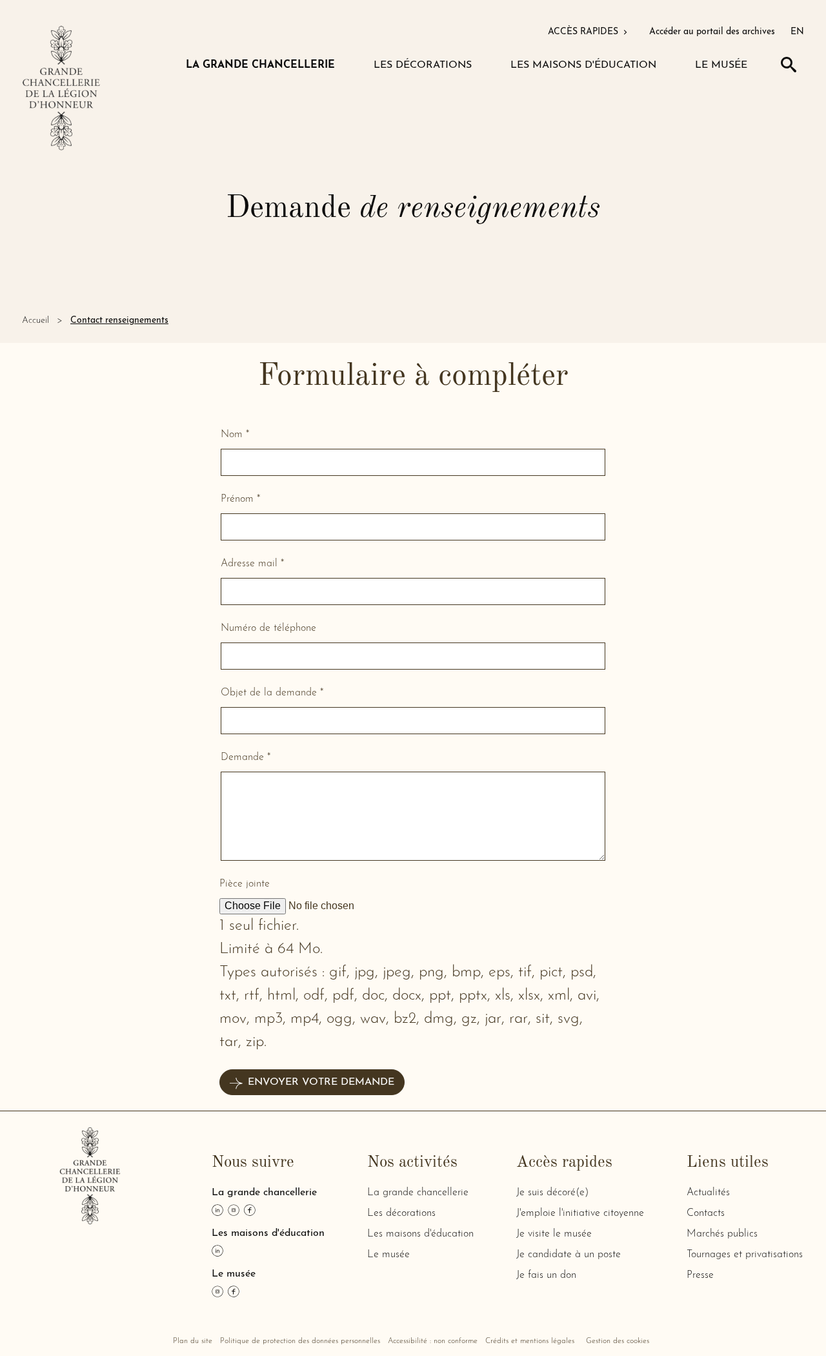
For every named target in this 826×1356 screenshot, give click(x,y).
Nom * (235, 434)
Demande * (245, 757)
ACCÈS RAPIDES (584, 32)
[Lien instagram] (233, 1210)
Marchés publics (722, 1234)
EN (797, 32)
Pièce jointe (244, 884)
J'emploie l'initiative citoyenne (580, 1213)
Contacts (706, 1213)
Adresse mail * (252, 564)
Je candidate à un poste (568, 1254)
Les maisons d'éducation (420, 1234)
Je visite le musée (554, 1234)
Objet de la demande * (272, 693)
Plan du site (192, 1341)
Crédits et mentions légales (529, 1341)
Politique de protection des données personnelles (300, 1341)
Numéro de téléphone (268, 628)
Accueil (35, 320)
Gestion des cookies (617, 1341)
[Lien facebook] (250, 1210)
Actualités (708, 1192)
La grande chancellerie (417, 1192)
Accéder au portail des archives (712, 32)
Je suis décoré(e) (552, 1192)
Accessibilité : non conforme (433, 1341)
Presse (700, 1275)
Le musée (388, 1254)
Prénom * (240, 499)
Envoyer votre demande (321, 1082)
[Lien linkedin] (217, 1210)
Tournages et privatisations (745, 1254)
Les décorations (401, 1213)
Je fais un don (546, 1275)
